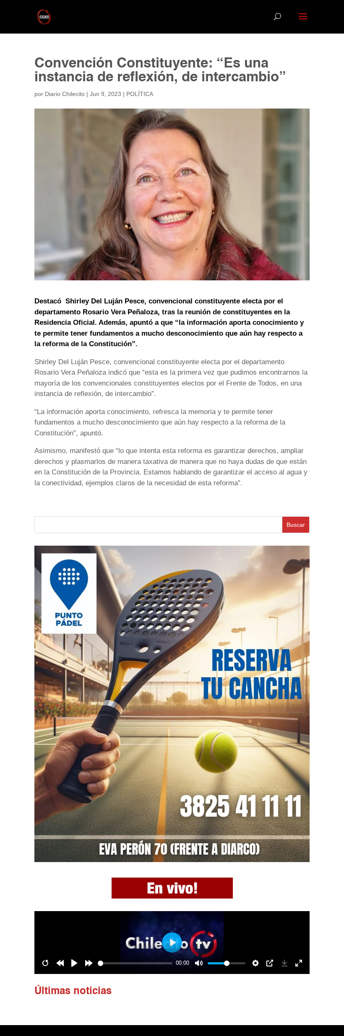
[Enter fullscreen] (298, 963)
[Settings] (255, 963)
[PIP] (269, 963)
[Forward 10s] (89, 963)
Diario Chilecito (65, 94)
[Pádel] (172, 860)
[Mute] (199, 963)
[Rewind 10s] (60, 963)
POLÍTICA (139, 94)
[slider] (135, 963)
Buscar (296, 524)
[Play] (74, 963)
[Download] (284, 963)
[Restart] (45, 963)
